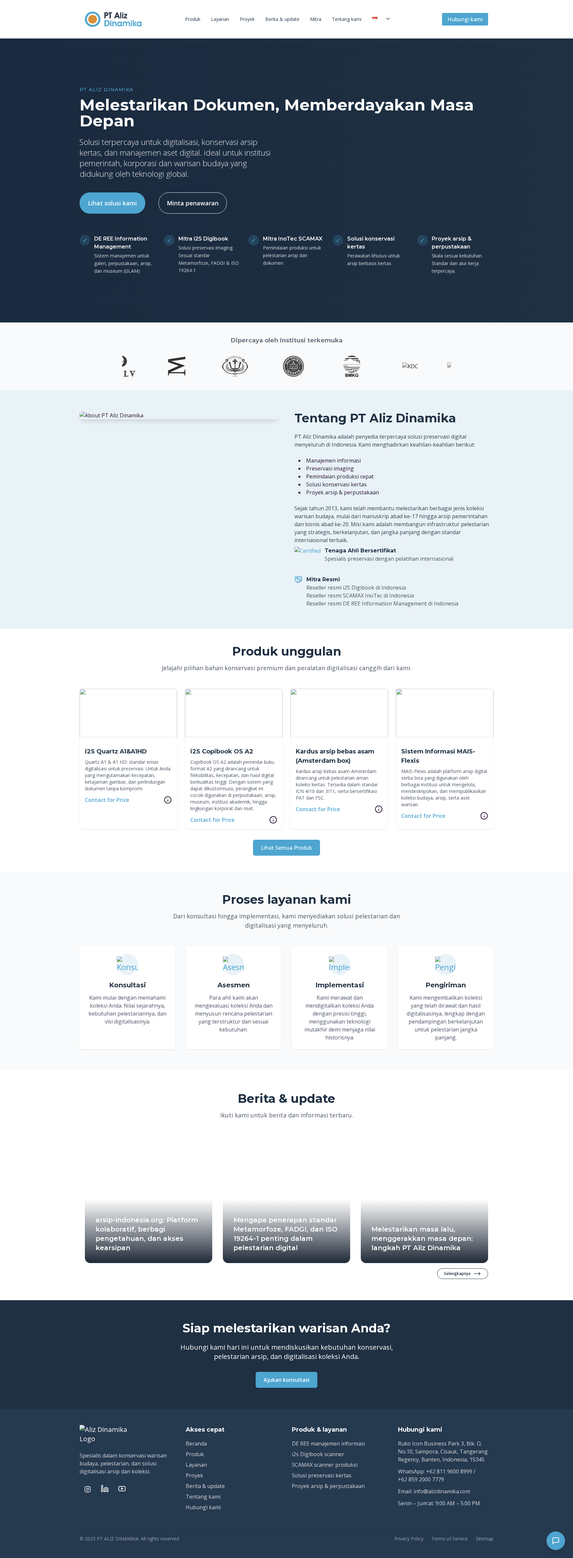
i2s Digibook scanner (318, 1454)
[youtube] (122, 1489)
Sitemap (484, 1538)
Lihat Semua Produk (286, 847)
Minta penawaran (193, 203)
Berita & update (282, 19)
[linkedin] (105, 1489)
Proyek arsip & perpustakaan (328, 1486)
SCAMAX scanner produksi (324, 1464)
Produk (192, 19)
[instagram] (88, 1489)
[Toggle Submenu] (388, 18)
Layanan (220, 19)
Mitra (315, 19)
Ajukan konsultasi (286, 1379)
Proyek (247, 19)
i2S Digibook (358, 587)
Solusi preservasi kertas (321, 1475)
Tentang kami (346, 19)
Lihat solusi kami (112, 203)
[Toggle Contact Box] (555, 1540)
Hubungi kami (465, 19)
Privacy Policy (408, 1538)
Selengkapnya (457, 1273)
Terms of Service (449, 1538)
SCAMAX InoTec (362, 595)
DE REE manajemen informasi (328, 1443)
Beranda (196, 1443)
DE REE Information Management (385, 603)
